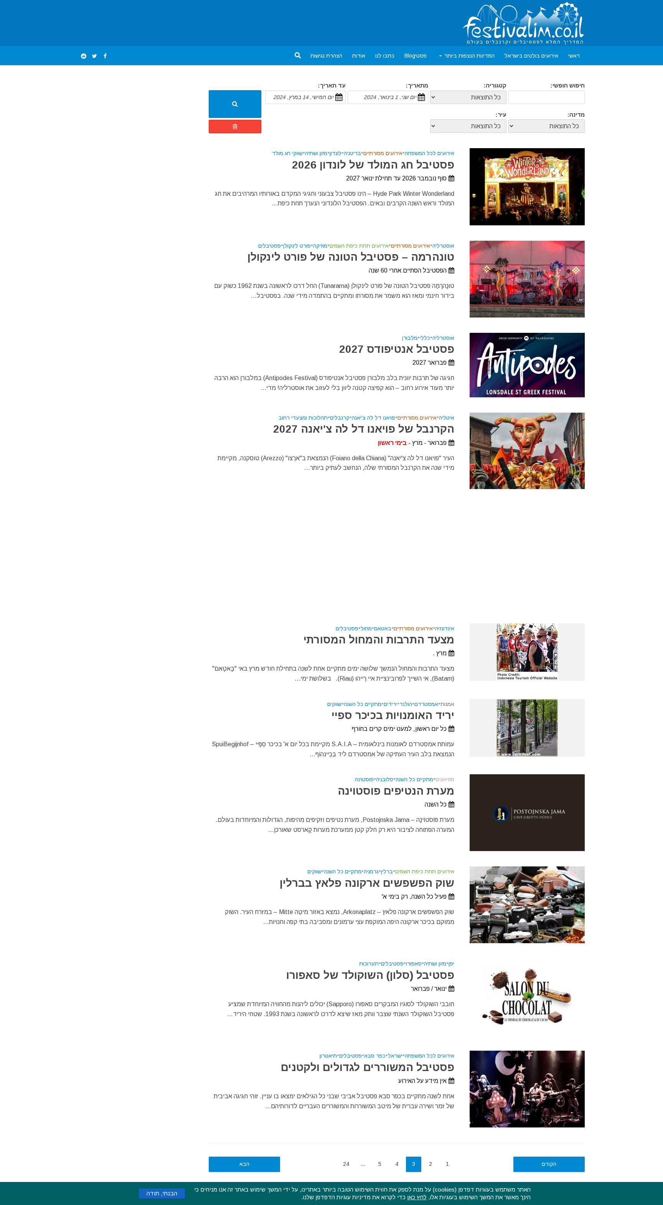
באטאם (382, 628)
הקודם (549, 1164)
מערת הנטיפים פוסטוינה (396, 791)
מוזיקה (320, 246)
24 (346, 1164)
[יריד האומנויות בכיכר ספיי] (527, 727)
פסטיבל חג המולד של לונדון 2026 (373, 165)
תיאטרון (328, 1056)
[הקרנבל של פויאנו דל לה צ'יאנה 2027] (527, 450)
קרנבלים (340, 418)
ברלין (387, 871)
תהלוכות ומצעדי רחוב (303, 418)
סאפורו (414, 964)
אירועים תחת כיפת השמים (359, 246)
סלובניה (384, 779)
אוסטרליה (443, 246)
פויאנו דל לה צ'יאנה (373, 418)
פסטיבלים (269, 246)
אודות (358, 56)
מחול (366, 628)
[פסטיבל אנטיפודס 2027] (527, 364)
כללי (425, 338)
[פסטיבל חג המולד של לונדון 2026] (527, 186)
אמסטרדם (426, 704)
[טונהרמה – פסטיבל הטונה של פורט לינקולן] (527, 278)
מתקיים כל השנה (362, 704)
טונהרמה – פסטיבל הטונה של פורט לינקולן (350, 257)
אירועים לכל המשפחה (429, 153)
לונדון (335, 153)
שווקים (334, 704)
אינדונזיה (444, 628)
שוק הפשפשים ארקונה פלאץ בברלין (367, 883)
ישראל (395, 1056)
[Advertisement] (218, 21)
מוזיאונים (444, 779)
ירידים (390, 704)
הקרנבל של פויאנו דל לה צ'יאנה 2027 (363, 429)
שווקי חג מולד (287, 153)
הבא (244, 1164)
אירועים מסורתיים (382, 153)
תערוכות (369, 964)
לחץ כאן (417, 1197)
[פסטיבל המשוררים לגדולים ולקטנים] (527, 1089)
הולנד (405, 704)
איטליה (446, 418)
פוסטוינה (364, 779)
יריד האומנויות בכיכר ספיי (393, 715)
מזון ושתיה (316, 153)
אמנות (447, 704)
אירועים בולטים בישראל (531, 56)
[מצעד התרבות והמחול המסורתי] (527, 651)
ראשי (574, 56)
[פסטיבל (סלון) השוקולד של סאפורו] (527, 996)
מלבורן (409, 338)
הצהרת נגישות (326, 56)
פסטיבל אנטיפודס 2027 (396, 349)
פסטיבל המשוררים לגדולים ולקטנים (367, 1067)
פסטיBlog (415, 56)
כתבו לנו (384, 56)
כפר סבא (375, 1056)
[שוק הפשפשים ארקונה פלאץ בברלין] (527, 904)
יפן (451, 964)
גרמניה (371, 871)
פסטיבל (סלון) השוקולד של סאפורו (370, 975)
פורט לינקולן (297, 246)
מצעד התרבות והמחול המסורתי (378, 640)
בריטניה (352, 153)
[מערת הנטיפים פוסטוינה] (527, 812)
